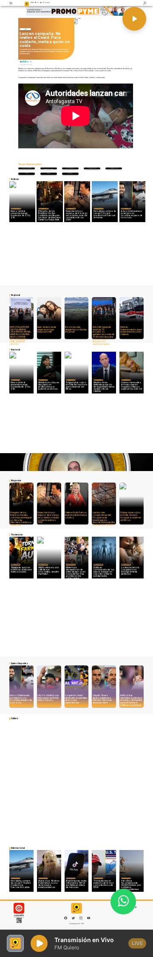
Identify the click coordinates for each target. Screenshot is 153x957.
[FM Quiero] (11, 3)
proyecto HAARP (92, 168)
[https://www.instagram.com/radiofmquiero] (80, 919)
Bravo (48, 173)
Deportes (126, 208)
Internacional (98, 208)
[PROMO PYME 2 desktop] (76, 11)
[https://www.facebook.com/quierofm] (65, 918)
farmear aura (114, 168)
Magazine (43, 208)
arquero (70, 173)
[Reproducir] (134, 19)
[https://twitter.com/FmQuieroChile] (73, 919)
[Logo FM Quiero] (27, 3)
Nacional (15, 208)
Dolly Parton (70, 168)
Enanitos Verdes (26, 168)
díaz (27, 173)
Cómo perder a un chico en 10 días (48, 169)
